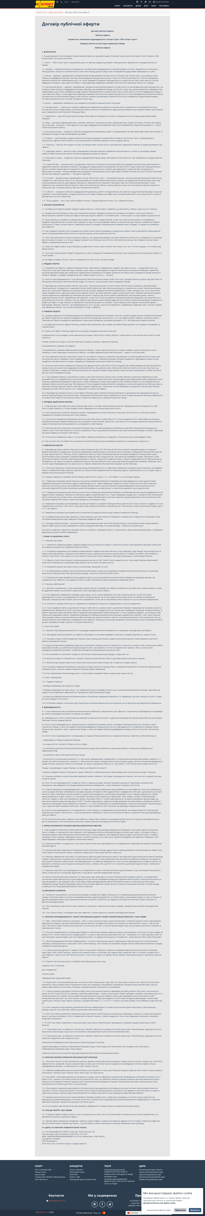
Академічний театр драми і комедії (118, 1174)
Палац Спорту (40, 1172)
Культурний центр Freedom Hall (83, 1179)
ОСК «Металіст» (41, 1179)
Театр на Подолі (110, 1183)
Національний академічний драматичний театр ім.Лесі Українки (119, 1180)
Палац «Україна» (76, 1169)
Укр (66, 2)
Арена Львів (40, 1174)
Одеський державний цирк (150, 1174)
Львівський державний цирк (151, 1179)
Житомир (75, 2)
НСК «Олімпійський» (43, 1169)
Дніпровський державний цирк (152, 1177)
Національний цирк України (150, 1169)
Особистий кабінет (162, 2)
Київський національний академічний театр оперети (115, 1170)
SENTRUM (74, 1174)
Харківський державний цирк (151, 1172)
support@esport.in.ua (57, 1201)
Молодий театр (110, 1176)
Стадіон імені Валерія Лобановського (50, 1177)
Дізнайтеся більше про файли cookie (159, 1203)
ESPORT (43, 1212)
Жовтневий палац (77, 1172)
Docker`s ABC (75, 1177)
